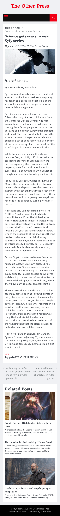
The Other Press (30, 6)
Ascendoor (22, 511)
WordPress (45, 511)
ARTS (7, 354)
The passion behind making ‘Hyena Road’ (28, 442)
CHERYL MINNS (29, 357)
